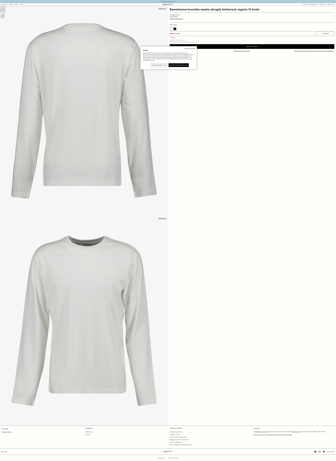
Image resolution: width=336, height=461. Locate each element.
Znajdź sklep (6, 432)
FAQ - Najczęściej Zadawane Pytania (181, 444)
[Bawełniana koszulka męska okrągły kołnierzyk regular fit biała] (171, 29)
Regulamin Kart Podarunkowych (179, 439)
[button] (306, 4)
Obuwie (16, 4)
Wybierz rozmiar (252, 46)
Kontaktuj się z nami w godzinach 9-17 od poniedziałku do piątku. (273, 434)
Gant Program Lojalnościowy (178, 437)
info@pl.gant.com (297, 431)
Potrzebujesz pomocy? (260, 431)
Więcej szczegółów (176, 19)
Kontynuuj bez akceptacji (190, 48)
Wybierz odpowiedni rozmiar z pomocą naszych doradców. (314, 51)
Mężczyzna (4, 4)
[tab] (2, 9)
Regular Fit (162, 8)
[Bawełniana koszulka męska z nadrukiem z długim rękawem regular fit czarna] (175, 29)
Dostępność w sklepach (242, 51)
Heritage (5, 429)
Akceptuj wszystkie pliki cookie (179, 65)
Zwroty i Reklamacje (176, 442)
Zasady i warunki (175, 434)
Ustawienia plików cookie (159, 65)
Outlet (21, 4)
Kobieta (11, 4)
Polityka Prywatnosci (176, 432)
